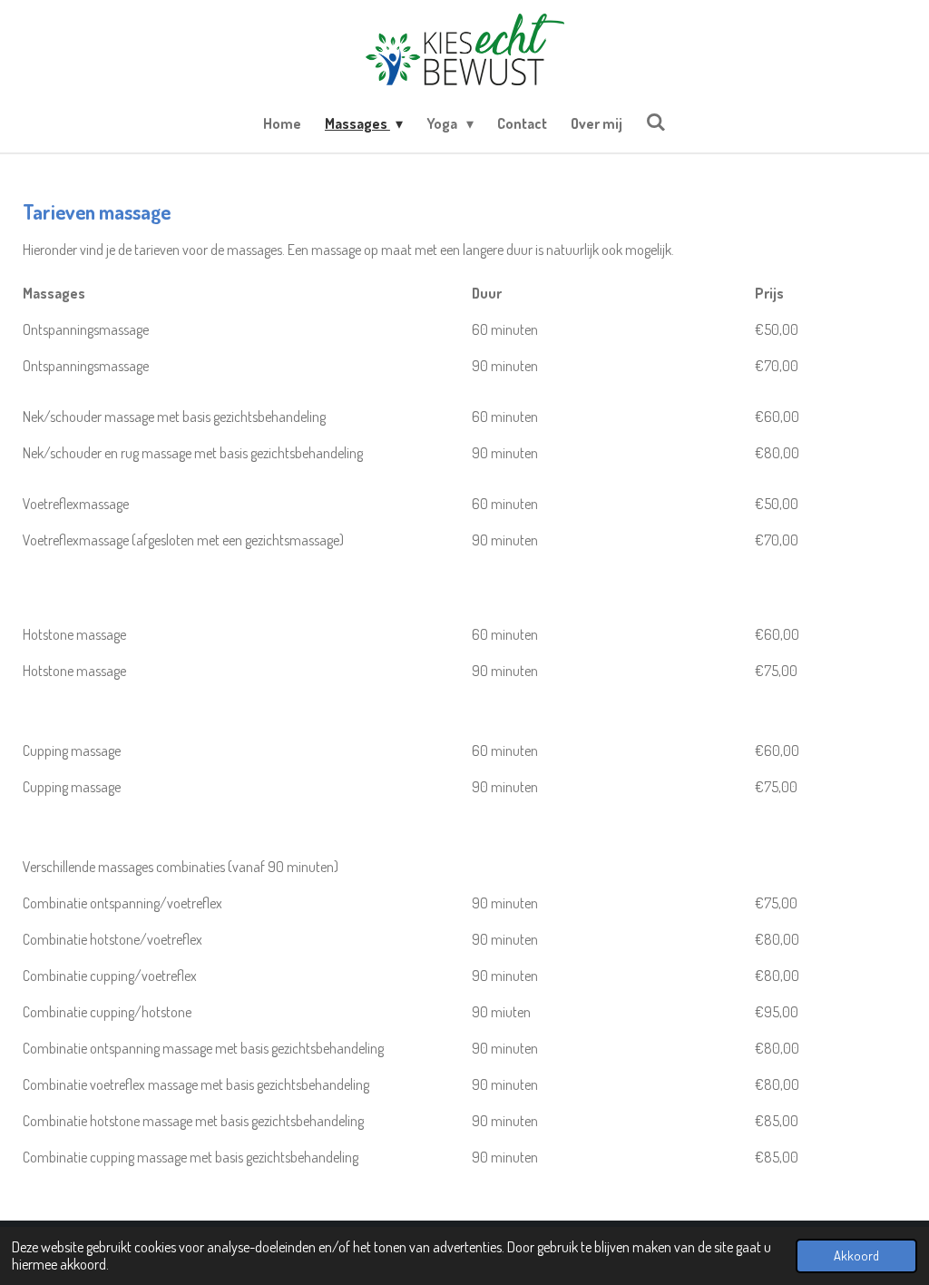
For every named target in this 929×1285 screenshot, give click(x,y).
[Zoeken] (656, 121)
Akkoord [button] (856, 1255)
